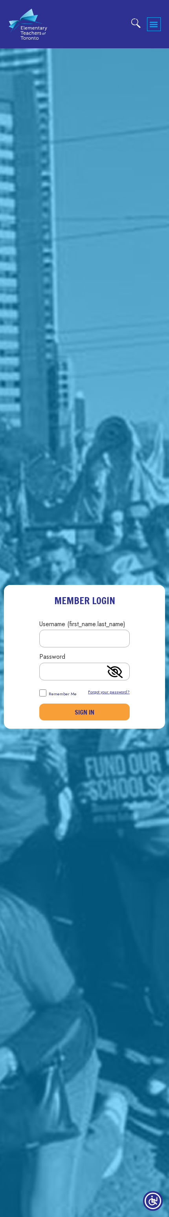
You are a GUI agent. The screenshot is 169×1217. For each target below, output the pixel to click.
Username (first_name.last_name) (82, 625)
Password (52, 657)
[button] (154, 24)
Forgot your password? (109, 692)
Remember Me (62, 693)
